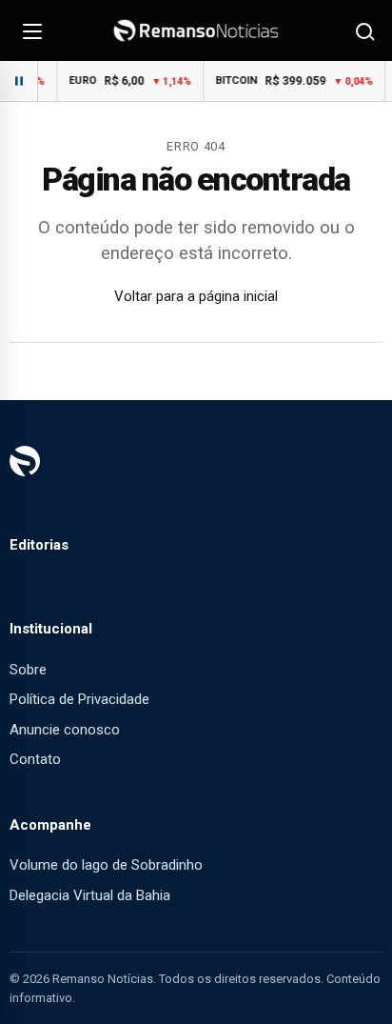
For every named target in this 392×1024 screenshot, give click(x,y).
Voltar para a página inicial (196, 296)
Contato (35, 759)
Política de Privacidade (79, 699)
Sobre (28, 669)
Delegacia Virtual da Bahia (90, 895)
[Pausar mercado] (19, 81)
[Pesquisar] (363, 30)
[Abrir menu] (32, 30)
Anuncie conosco (65, 729)
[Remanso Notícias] (195, 31)
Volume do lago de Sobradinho (106, 864)
